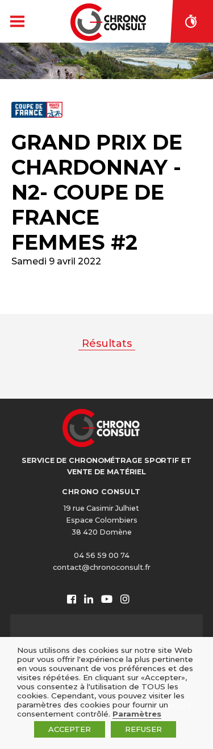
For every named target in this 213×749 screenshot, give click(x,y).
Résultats (107, 343)
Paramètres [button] (136, 713)
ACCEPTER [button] (69, 729)
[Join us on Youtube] (106, 600)
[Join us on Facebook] (71, 600)
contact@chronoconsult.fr (102, 567)
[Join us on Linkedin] (88, 600)
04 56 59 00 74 (102, 555)
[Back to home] (108, 22)
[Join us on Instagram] (125, 600)
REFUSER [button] (143, 729)
